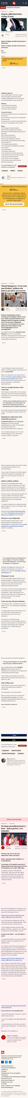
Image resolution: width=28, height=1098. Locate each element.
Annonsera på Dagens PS (7, 1080)
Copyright (3, 1071)
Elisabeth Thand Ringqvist (8, 753)
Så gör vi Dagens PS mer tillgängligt (10, 1085)
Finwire (8, 176)
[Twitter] (6, 1062)
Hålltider (13, 170)
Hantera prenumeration (7, 1066)
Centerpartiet (5, 750)
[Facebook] (2, 1062)
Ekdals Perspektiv (16, 750)
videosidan (9, 327)
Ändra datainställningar (7, 1087)
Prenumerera (22, 166)
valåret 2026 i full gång (10, 697)
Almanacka (5, 170)
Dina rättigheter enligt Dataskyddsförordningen (13, 1076)
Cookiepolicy (4, 1075)
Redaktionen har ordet (7, 1082)
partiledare (21, 753)
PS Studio (11, 283)
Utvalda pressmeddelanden (8, 1067)
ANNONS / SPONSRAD (12, 1035)
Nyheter (11, 11)
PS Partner (12, 823)
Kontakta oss (4, 1069)
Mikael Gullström (11, 758)
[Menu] (26, 3)
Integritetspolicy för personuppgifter (10, 1073)
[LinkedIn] (10, 1062)
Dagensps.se (4, 11)
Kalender (20, 170)
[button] (14, 735)
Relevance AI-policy (6, 1078)
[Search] (23, 3)
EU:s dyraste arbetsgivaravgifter (16, 511)
